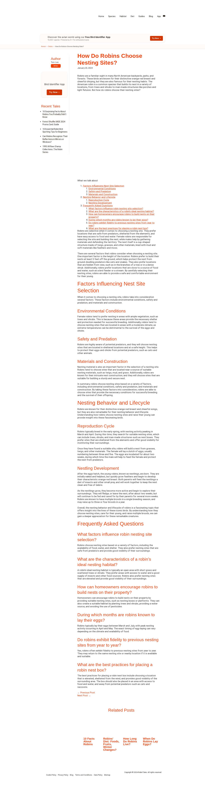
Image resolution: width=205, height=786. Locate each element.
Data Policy (98, 775)
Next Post (84, 695)
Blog (151, 16)
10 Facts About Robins (89, 741)
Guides (141, 16)
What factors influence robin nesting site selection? (116, 208)
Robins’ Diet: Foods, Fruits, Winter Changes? (111, 744)
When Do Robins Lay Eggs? (150, 741)
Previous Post (86, 692)
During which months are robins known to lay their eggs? (118, 219)
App (159, 16)
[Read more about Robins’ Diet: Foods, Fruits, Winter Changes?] (111, 725)
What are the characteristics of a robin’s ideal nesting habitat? (121, 211)
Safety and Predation (100, 191)
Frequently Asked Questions (98, 205)
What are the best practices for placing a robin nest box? (118, 228)
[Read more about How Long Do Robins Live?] (131, 725)
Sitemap (107, 775)
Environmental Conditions (102, 188)
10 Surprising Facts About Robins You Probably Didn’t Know (54, 114)
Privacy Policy (63, 775)
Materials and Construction (103, 194)
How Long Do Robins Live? (130, 741)
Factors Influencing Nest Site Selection (103, 185)
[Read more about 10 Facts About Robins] (91, 725)
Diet (132, 16)
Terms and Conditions (83, 775)
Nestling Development (100, 202)
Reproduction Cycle (99, 200)
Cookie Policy (51, 775)
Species (111, 16)
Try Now (155, 38)
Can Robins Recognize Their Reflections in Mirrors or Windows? (55, 139)
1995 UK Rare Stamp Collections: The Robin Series (52, 149)
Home (101, 16)
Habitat (123, 16)
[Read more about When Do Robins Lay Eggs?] (151, 725)
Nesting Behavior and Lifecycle (99, 197)
